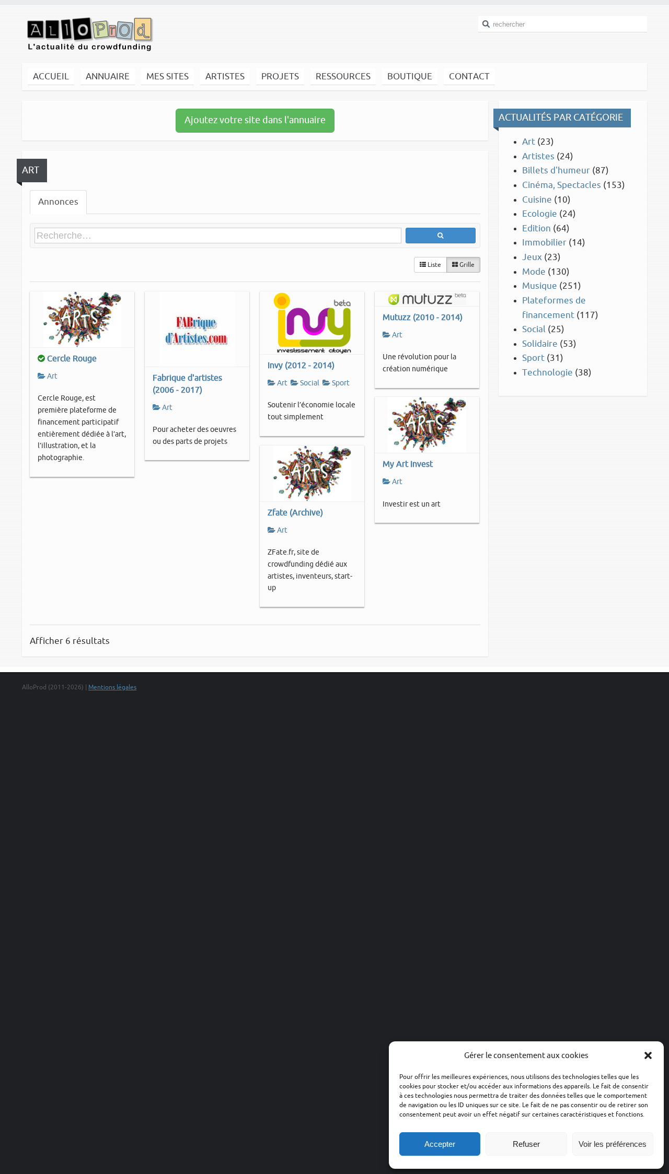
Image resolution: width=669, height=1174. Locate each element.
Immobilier (544, 242)
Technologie (547, 372)
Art (51, 376)
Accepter (439, 1144)
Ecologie (539, 213)
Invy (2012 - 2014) (301, 365)
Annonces (58, 201)
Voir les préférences (613, 1144)
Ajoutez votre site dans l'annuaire (255, 120)
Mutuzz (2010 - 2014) (423, 317)
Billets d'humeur (556, 170)
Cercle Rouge (72, 358)
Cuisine (537, 199)
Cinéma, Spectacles (561, 185)
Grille (466, 265)
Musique (539, 285)
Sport (340, 383)
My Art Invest (408, 464)
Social (308, 383)
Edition (536, 228)
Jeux (532, 257)
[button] (648, 1055)
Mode (534, 271)
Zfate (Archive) (295, 512)
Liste (433, 265)
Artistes (538, 156)
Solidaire (540, 343)
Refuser (526, 1144)
